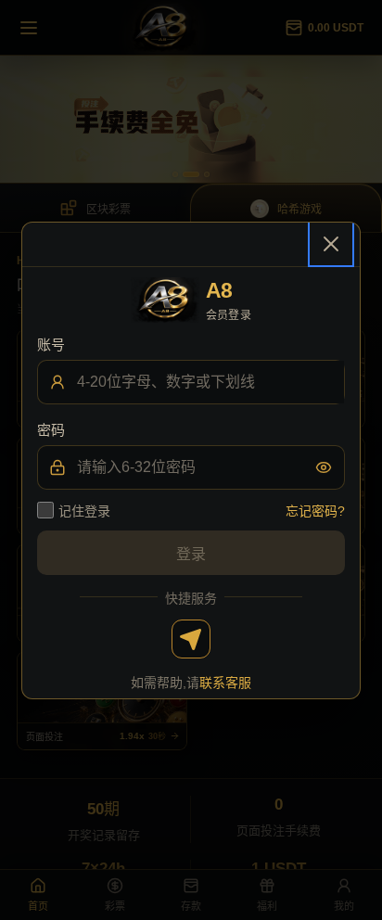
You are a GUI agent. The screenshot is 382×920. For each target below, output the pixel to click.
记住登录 (84, 511)
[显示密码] (323, 467)
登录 (191, 554)
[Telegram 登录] (191, 639)
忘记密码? (315, 511)
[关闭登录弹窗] (331, 243)
